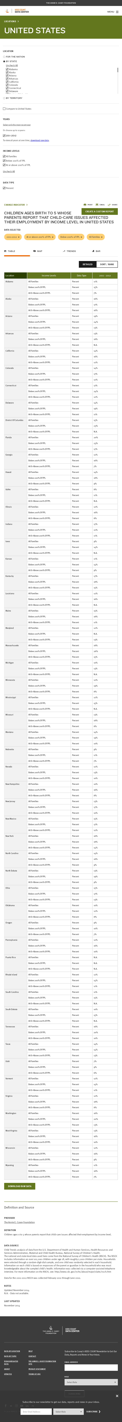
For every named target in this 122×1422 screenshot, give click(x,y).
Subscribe (92, 1412)
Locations (10, 21)
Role (67, 1377)
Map (39, 251)
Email (102, 205)
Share (115, 205)
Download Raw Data (19, 1186)
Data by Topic (10, 1356)
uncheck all (12, 65)
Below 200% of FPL (70, 237)
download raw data (39, 140)
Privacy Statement (37, 1369)
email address (71, 1362)
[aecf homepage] (7, 11)
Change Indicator (14, 204)
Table (11, 251)
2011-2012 (12, 237)
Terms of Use (35, 1374)
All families (94, 237)
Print (90, 205)
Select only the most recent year (17, 124)
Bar (98, 251)
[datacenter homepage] (22, 11)
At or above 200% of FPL (38, 237)
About (7, 1369)
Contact (32, 1356)
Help (31, 1351)
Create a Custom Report (99, 211)
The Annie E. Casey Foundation (61, 3)
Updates (8, 1374)
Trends (71, 251)
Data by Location (12, 1351)
